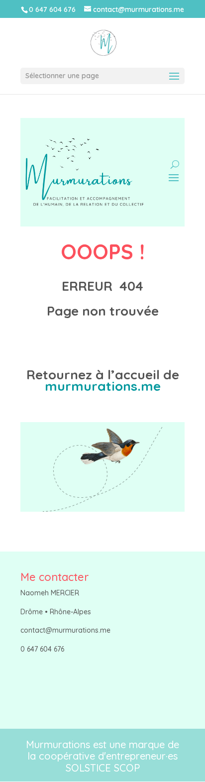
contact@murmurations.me (65, 630)
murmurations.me (103, 386)
